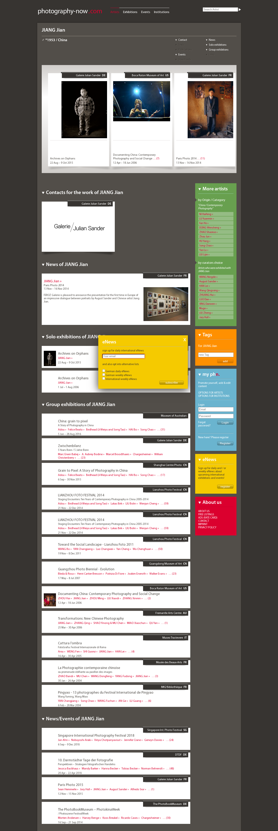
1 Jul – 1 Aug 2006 (68, 387)
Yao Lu (203, 250)
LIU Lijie (203, 254)
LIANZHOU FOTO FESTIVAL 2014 (81, 495)
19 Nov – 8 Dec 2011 (69, 553)
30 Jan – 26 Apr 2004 (70, 680)
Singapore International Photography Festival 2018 (96, 735)
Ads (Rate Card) (207, 517)
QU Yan (153, 623)
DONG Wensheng (209, 227)
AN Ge (122, 701)
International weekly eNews (121, 379)
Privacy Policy (207, 527)
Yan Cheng (122, 549)
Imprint (202, 524)
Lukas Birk (116, 503)
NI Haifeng (205, 214)
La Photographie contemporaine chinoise (89, 667)
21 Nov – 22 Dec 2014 (70, 508)
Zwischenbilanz (69, 446)
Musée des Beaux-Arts (169, 662)
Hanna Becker (110, 768)
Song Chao (205, 245)
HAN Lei (203, 285)
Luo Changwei (104, 549)
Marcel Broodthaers (117, 454)
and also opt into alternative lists (120, 364)
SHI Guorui (89, 651)
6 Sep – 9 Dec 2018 (69, 744)
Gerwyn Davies (153, 740)
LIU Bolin (131, 503)
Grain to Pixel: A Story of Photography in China (93, 470)
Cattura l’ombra (70, 643)
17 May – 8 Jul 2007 (69, 578)
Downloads (184, 59)
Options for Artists (210, 392)
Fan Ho (203, 223)
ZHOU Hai (64, 598)
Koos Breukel (110, 818)
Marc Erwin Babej (68, 454)
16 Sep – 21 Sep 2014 (70, 822)
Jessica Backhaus (68, 768)
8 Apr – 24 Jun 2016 (69, 462)
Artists (114, 12)
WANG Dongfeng (101, 676)
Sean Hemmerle (67, 789)
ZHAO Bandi (65, 676)
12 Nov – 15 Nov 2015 (70, 793)
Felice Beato (75, 429)
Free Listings (206, 514)
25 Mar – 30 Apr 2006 (70, 627)
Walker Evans (157, 573)
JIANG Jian (51, 281)
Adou (61, 429)
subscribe (171, 382)
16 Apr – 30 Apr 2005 (70, 656)
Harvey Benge (90, 818)
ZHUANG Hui (206, 294)
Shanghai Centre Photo (168, 465)
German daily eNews (117, 371)
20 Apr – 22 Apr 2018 (70, 773)
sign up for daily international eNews (123, 350)
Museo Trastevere (172, 637)
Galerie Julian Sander (88, 75)
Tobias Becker (129, 768)
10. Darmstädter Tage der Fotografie (85, 760)
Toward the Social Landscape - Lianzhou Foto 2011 (96, 544)
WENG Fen (73, 651)
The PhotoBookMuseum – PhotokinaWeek (89, 809)
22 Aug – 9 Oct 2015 (61, 162)
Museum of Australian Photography (174, 417)
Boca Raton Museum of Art (148, 75)
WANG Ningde (207, 276)
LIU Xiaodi (113, 598)
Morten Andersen (68, 818)
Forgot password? (204, 423)
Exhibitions (130, 12)
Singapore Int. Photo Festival (164, 730)
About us (204, 511)
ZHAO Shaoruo (207, 232)
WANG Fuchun (106, 701)
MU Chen (82, 676)
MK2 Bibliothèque (171, 687)
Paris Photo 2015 (70, 784)
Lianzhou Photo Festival (167, 489)
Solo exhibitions (218, 44)
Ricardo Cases (129, 818)
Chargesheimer (142, 454)
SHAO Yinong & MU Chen (108, 623)
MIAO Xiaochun (136, 623)
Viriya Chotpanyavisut (107, 740)
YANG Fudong (123, 676)
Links (212, 54)
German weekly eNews (119, 375)
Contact (182, 39)
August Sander (207, 281)
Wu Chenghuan (142, 549)
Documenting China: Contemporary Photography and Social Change (134, 156)
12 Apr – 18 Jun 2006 (125, 162)
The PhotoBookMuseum (167, 804)
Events (145, 12)
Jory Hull (204, 317)
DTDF (178, 754)
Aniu (60, 651)
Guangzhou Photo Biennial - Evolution (86, 569)
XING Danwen (207, 303)
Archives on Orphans (62, 158)
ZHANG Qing (82, 623)
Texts (181, 44)
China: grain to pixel (73, 421)
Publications (185, 49)
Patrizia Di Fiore (115, 573)
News (212, 39)
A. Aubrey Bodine (92, 454)
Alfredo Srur (137, 789)
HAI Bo (133, 429)
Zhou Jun (204, 236)
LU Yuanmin (205, 218)
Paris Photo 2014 (186, 158)
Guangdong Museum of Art (165, 563)
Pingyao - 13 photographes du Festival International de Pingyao (105, 692)
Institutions (161, 12)
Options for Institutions (214, 395)
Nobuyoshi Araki (81, 740)
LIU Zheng (205, 312)
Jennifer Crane (132, 740)
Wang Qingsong (208, 290)
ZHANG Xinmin (132, 598)
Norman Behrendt (152, 768)
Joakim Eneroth (137, 573)
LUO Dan (204, 299)
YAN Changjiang (83, 549)
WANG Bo (64, 549)
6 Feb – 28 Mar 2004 (69, 705)
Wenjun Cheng (148, 503)
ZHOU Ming (97, 598)
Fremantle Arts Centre (168, 613)
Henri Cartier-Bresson (89, 573)
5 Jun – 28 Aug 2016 (69, 434)
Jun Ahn (63, 740)
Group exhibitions (219, 49)
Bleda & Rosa (66, 573)
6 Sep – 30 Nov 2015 (69, 479)
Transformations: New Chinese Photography (91, 618)
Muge (202, 308)
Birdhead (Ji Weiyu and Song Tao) (105, 429)
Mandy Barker (90, 768)
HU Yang (204, 241)
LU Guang (135, 701)
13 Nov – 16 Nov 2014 (188, 162)
